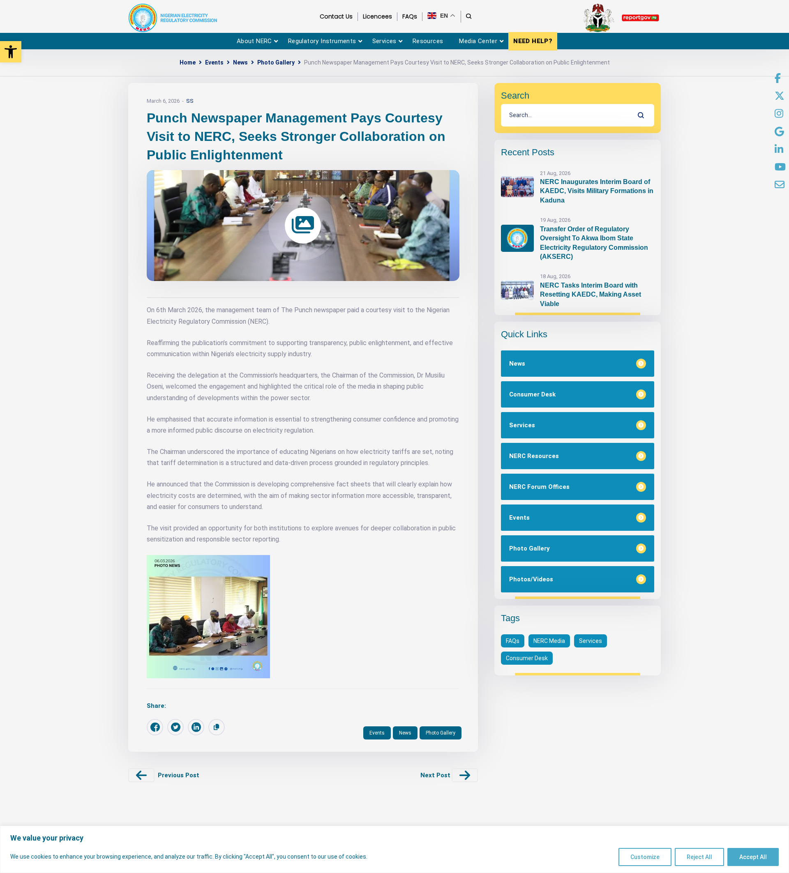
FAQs (512, 641)
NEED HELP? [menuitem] (532, 41)
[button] (10, 51)
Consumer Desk (527, 658)
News (240, 62)
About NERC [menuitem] (254, 41)
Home (188, 62)
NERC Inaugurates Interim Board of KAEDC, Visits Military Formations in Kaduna (596, 191)
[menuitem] (778, 78)
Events (214, 62)
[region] (394, 849)
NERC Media (549, 641)
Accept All (753, 857)
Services (590, 641)
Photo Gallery (276, 62)
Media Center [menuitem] (478, 41)
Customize (645, 857)
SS (190, 101)
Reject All (699, 857)
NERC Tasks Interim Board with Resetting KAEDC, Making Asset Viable (590, 294)
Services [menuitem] (384, 41)
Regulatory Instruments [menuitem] (322, 41)
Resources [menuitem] (428, 41)
